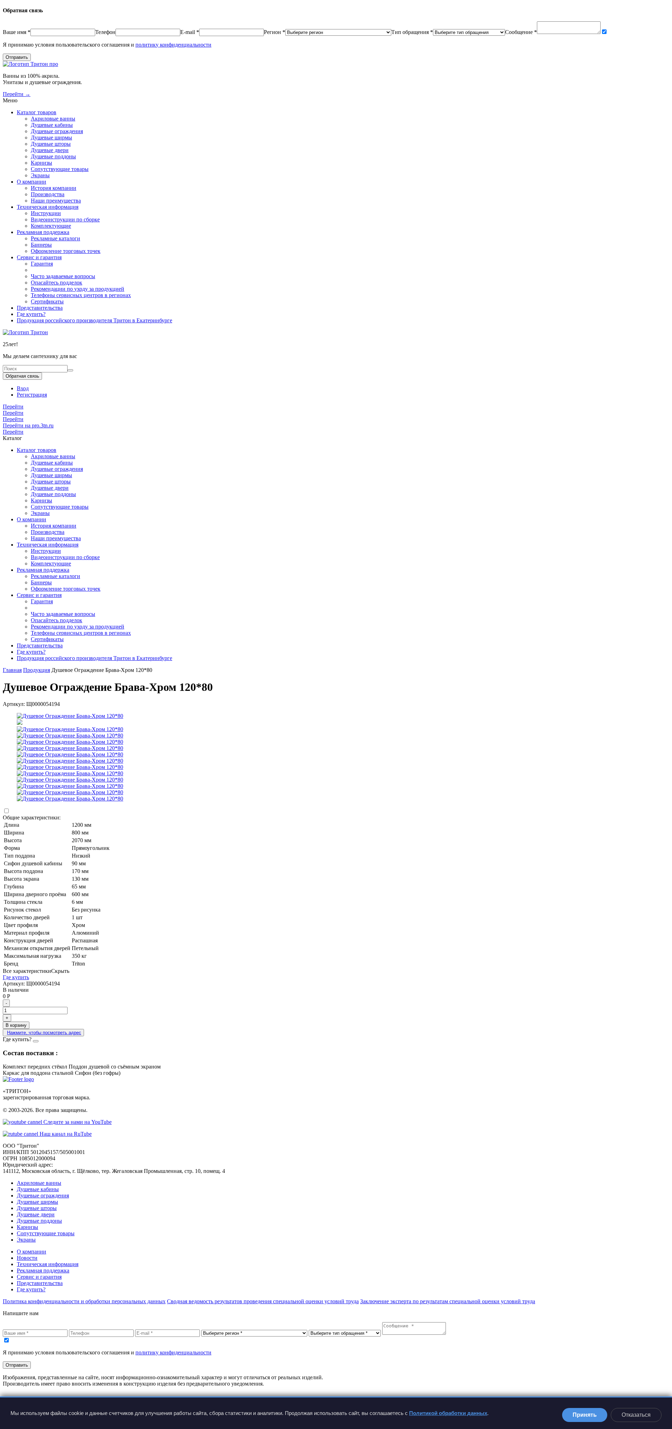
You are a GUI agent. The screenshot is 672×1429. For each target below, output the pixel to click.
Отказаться (636, 1415)
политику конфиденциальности (173, 45)
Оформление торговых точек (65, 251)
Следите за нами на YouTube (77, 1122)
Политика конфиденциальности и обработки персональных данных (84, 1301)
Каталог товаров (36, 112)
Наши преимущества (56, 201)
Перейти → (16, 94)
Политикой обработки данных (448, 1413)
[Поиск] (70, 370)
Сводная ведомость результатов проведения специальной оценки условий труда (263, 1301)
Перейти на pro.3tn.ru (28, 425)
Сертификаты (47, 301)
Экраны (40, 175)
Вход (23, 388)
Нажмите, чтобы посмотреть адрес (44, 1032)
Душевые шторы (51, 144)
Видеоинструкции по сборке (65, 219)
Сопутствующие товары (60, 169)
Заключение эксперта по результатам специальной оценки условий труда (447, 1301)
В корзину (16, 1025)
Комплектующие (51, 226)
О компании (31, 182)
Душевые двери (50, 150)
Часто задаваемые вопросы (63, 276)
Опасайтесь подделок (56, 283)
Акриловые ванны (53, 119)
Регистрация (32, 395)
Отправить (17, 57)
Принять (585, 1415)
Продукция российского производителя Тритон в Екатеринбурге (94, 320)
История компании (53, 188)
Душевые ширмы (51, 137)
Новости (27, 1258)
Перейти (13, 407)
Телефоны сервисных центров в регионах (81, 295)
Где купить (16, 977)
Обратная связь (22, 376)
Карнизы (41, 163)
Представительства (40, 308)
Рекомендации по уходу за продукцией (77, 289)
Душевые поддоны (53, 156)
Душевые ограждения (57, 131)
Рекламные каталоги (55, 238)
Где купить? (31, 314)
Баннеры (41, 245)
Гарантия (42, 264)
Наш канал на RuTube (65, 1134)
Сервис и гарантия (39, 257)
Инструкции (46, 213)
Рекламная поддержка (43, 232)
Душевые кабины (52, 125)
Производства (47, 194)
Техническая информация (47, 207)
